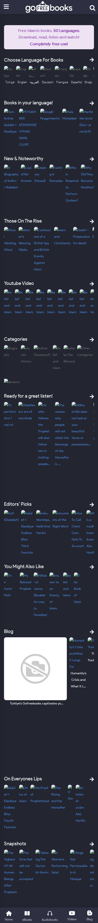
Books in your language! (28, 103)
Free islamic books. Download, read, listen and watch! (49, 37)
